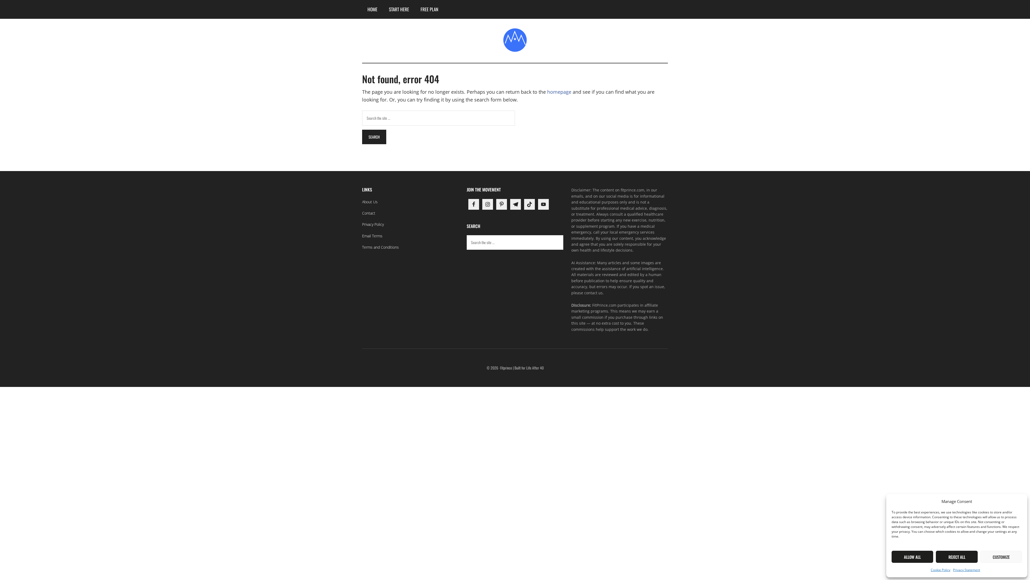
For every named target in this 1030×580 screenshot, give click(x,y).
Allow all (912, 557)
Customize (1001, 557)
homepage (559, 92)
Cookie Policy (940, 570)
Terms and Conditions (380, 247)
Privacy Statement (966, 570)
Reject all (956, 557)
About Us (370, 201)
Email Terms (372, 235)
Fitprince (515, 40)
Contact (368, 213)
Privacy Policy (373, 224)
